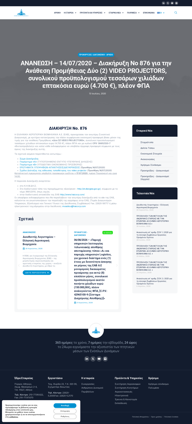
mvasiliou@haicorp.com (74, 206)
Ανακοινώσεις (29, 232)
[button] (19, 265)
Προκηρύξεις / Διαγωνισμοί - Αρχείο (96, 55)
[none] (163, 13)
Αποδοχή (65, 405)
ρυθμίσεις (13, 417)
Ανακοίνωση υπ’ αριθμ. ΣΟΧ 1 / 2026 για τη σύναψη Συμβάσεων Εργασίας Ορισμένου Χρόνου (154, 234)
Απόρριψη (65, 411)
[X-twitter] (168, 3)
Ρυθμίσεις (65, 416)
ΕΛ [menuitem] (160, 13)
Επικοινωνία (149, 13)
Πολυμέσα (132, 13)
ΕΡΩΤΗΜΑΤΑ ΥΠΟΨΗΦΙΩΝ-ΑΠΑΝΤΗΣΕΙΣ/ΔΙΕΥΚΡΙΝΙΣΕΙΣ (50, 167)
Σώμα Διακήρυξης (29, 158)
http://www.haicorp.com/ (72, 194)
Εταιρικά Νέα (115, 13)
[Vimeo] (176, 3)
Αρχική (57, 13)
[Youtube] (172, 3)
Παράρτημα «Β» (28, 164)
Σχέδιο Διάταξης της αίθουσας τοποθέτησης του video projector (53, 170)
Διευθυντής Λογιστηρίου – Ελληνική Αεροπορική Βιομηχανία (39, 240)
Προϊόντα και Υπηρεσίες (91, 13)
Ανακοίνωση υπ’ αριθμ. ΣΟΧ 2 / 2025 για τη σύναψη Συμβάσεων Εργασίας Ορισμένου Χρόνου (154, 281)
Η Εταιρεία (68, 13)
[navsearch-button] (175, 12)
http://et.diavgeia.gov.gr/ (89, 189)
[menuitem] (161, 13)
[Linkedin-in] (163, 3)
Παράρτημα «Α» (28, 161)
